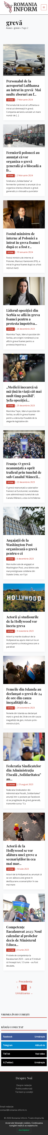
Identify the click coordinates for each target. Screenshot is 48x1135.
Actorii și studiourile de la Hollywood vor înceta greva (22, 621)
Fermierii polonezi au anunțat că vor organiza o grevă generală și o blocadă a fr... (23, 161)
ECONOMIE (11, 785)
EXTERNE (10, 100)
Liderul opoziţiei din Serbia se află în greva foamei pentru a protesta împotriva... (23, 317)
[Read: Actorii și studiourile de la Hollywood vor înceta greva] (24, 597)
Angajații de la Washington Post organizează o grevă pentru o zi (21, 547)
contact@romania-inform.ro (13, 1110)
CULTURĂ (11, 950)
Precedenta (24, 981)
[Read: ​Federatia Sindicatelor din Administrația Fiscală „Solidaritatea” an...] (24, 746)
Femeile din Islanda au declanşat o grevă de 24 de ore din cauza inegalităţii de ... (24, 696)
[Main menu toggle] (44, 7)
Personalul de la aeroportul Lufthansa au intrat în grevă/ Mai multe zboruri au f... (23, 87)
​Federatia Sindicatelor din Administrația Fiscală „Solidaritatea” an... (23, 772)
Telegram (24, 1045)
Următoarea (24, 993)
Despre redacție (24, 1085)
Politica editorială (24, 1088)
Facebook (24, 1036)
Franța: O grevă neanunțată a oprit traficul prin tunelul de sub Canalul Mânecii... (23, 470)
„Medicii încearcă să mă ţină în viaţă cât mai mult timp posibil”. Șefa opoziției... (24, 393)
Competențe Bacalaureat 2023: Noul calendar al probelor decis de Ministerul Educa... (24, 936)
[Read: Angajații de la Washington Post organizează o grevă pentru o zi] (24, 520)
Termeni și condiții (24, 1092)
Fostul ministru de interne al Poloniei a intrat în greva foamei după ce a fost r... (23, 240)
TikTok (24, 1053)
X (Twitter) (24, 1062)
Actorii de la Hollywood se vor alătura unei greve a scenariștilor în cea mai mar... (21, 855)
